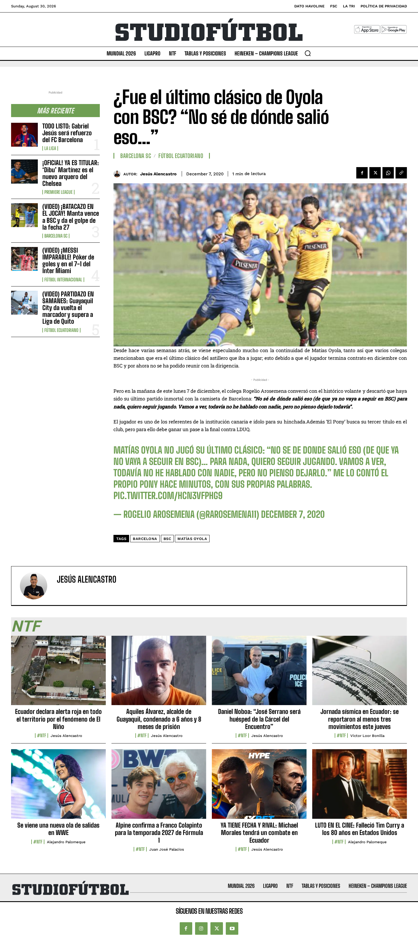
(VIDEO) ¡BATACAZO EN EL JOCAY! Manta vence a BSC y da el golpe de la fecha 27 (70, 217)
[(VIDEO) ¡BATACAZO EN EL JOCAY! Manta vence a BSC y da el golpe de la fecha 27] (24, 215)
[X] (375, 172)
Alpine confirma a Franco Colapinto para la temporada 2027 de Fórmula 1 (159, 832)
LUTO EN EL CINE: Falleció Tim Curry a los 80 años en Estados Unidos (359, 828)
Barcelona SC (55, 236)
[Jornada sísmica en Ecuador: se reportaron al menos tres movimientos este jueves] (359, 673)
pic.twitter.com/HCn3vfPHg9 (168, 495)
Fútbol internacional (63, 279)
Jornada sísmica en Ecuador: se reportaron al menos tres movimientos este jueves (359, 719)
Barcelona (145, 539)
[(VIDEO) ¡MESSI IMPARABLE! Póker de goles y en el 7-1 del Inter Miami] (24, 259)
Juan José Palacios (166, 849)
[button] (307, 53)
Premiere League (58, 192)
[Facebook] (362, 172)
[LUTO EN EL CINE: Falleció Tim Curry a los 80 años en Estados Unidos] (359, 787)
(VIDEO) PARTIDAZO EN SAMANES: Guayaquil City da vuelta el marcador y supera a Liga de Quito (68, 307)
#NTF (41, 735)
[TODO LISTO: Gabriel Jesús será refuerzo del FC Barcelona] (24, 135)
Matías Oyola (192, 539)
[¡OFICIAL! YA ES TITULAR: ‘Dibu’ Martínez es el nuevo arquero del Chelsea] (24, 171)
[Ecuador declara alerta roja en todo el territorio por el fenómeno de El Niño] (58, 673)
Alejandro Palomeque (66, 842)
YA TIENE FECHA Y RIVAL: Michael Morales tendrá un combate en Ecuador (259, 832)
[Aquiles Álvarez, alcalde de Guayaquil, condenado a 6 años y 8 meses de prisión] (158, 673)
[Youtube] (232, 928)
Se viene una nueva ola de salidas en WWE (58, 828)
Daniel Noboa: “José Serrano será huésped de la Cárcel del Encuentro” (259, 719)
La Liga (50, 148)
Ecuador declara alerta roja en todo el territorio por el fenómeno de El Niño (58, 719)
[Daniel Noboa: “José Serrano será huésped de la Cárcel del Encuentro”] (259, 673)
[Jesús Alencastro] (118, 173)
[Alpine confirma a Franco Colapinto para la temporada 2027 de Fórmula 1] (158, 787)
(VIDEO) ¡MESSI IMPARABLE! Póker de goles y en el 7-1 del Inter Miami (68, 260)
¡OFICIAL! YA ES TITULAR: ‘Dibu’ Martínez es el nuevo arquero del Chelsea (70, 173)
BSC (167, 539)
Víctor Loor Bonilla (367, 736)
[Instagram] (201, 928)
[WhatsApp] (388, 172)
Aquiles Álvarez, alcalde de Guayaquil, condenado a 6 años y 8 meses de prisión (159, 719)
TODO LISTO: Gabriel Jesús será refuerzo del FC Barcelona (67, 133)
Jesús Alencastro (158, 173)
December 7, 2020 (293, 514)
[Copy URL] (401, 172)
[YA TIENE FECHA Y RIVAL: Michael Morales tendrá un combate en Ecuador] (259, 787)
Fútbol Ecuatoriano (61, 330)
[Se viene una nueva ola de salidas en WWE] (58, 787)
